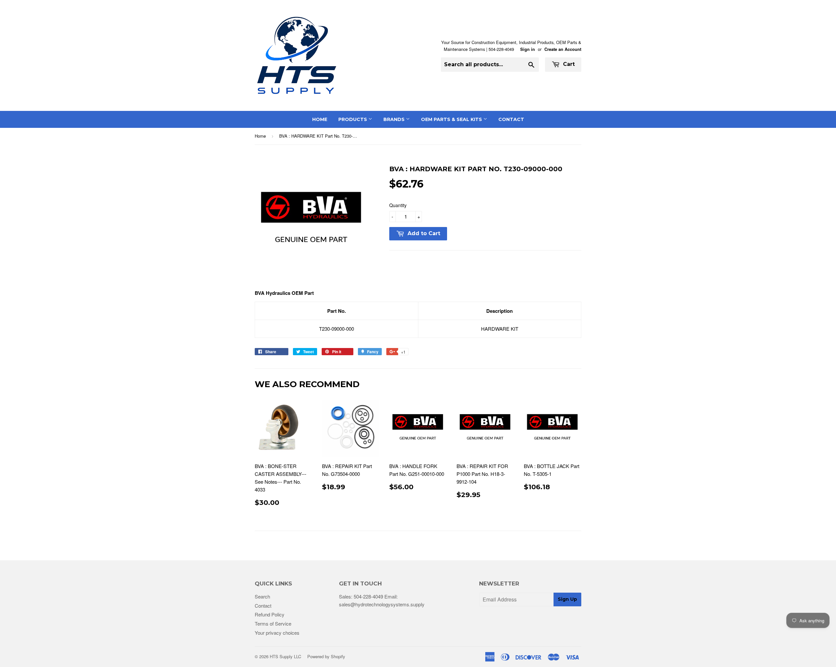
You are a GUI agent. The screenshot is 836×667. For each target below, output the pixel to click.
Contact (511, 119)
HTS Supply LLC (285, 656)
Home (319, 119)
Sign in (527, 49)
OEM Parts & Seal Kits (452, 119)
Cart (568, 64)
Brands (394, 119)
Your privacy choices (277, 632)
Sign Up (567, 599)
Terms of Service (273, 623)
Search (262, 596)
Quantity (398, 205)
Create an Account (562, 49)
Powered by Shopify (326, 656)
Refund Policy (269, 614)
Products (353, 119)
